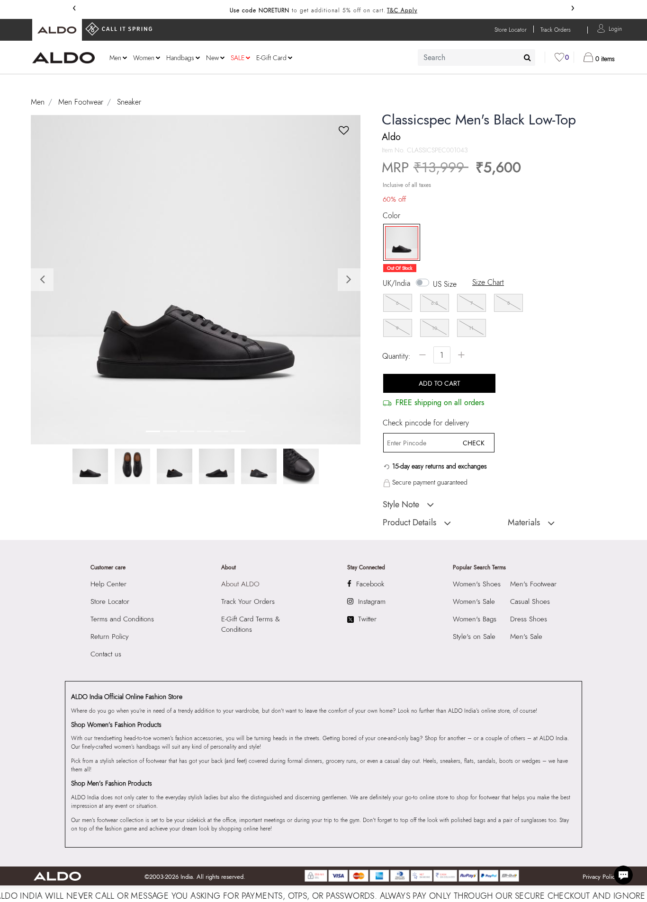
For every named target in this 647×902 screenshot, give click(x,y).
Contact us (105, 654)
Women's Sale (474, 601)
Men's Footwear (533, 584)
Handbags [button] (180, 57)
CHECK (474, 443)
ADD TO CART (439, 383)
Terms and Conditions (122, 619)
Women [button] (143, 57)
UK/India (396, 283)
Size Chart (488, 282)
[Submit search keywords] (527, 57)
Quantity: (396, 356)
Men (38, 102)
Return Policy (109, 636)
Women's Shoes (477, 584)
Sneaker (129, 102)
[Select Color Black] (398, 242)
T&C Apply (402, 10)
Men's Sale (526, 636)
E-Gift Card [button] (271, 57)
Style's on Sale (474, 636)
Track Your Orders (248, 601)
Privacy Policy (600, 876)
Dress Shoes (528, 619)
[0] (559, 57)
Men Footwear (80, 102)
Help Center (108, 584)
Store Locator (109, 601)
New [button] (212, 57)
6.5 (434, 303)
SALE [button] (237, 57)
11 (471, 328)
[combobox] (476, 57)
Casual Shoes (530, 601)
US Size (445, 284)
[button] (615, 28)
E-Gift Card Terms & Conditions (250, 624)
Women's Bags (474, 619)
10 (434, 328)
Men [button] (115, 57)
